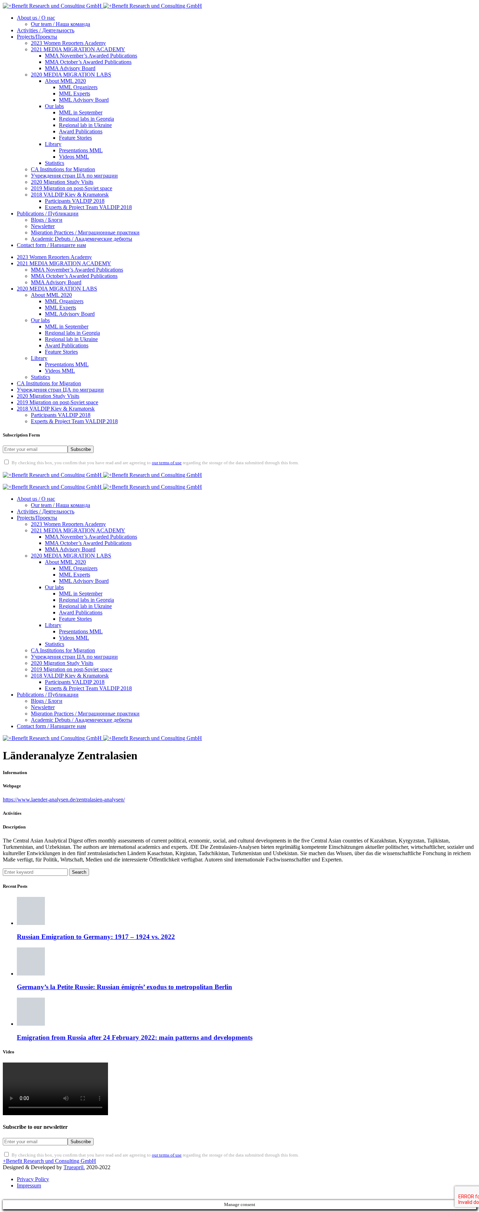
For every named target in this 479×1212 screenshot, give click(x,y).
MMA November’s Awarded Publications (91, 56)
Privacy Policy (33, 1179)
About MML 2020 (65, 81)
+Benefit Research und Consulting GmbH (49, 1161)
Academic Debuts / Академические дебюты (81, 239)
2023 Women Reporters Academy (68, 43)
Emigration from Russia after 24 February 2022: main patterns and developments (134, 1037)
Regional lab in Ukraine (85, 125)
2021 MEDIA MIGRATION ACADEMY (78, 49)
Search (79, 872)
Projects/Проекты (37, 37)
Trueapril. (74, 1167)
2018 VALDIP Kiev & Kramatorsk (70, 195)
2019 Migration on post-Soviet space (71, 188)
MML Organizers (78, 87)
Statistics (54, 163)
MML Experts (74, 93)
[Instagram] (47, 468)
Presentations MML (81, 150)
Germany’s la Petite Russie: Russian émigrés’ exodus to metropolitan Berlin (124, 987)
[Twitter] (29, 468)
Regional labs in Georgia (86, 119)
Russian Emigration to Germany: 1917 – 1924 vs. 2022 (96, 936)
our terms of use (167, 462)
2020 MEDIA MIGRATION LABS (71, 75)
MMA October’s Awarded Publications (88, 62)
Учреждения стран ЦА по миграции (74, 176)
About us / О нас (36, 18)
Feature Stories (75, 138)
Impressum (29, 1185)
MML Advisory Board (84, 100)
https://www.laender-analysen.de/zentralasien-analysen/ (64, 800)
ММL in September (80, 112)
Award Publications (80, 131)
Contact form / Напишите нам (51, 245)
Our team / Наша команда (60, 24)
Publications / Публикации (48, 214)
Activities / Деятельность (45, 30)
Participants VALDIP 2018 (74, 201)
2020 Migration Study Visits (62, 182)
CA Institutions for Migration (63, 169)
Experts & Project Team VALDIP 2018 (88, 207)
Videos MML (74, 157)
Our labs (54, 106)
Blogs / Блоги (46, 220)
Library (53, 144)
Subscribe (80, 449)
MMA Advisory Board (70, 68)
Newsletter (43, 226)
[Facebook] (11, 468)
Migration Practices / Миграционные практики (85, 232)
